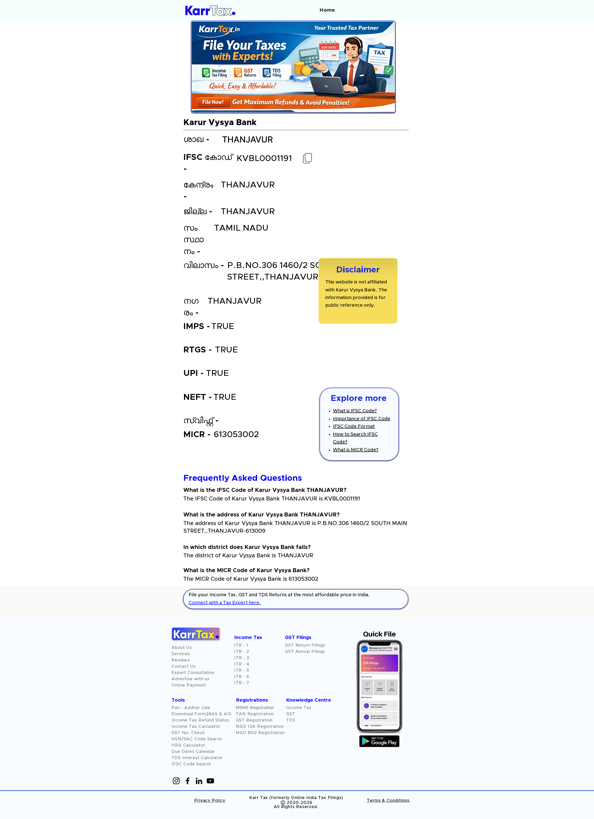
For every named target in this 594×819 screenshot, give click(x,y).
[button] (180, 660)
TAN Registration (255, 714)
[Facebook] (187, 780)
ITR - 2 (241, 652)
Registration (270, 727)
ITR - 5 (241, 670)
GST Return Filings (305, 645)
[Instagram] (176, 780)
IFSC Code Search (191, 764)
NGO (242, 727)
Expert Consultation (193, 673)
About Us (181, 648)
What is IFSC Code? (355, 411)
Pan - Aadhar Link (190, 708)
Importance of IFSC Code (361, 418)
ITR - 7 (241, 683)
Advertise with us (190, 679)
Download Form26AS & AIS (201, 714)
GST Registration (254, 720)
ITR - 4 (241, 664)
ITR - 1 (241, 645)
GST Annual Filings (305, 652)
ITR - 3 (241, 658)
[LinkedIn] (198, 780)
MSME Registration (255, 708)
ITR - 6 (241, 677)
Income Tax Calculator (195, 727)
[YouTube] (210, 780)
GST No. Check (188, 733)
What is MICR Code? (355, 450)
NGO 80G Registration (260, 733)
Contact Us (183, 666)
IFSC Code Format (354, 426)
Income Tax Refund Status (200, 720)
